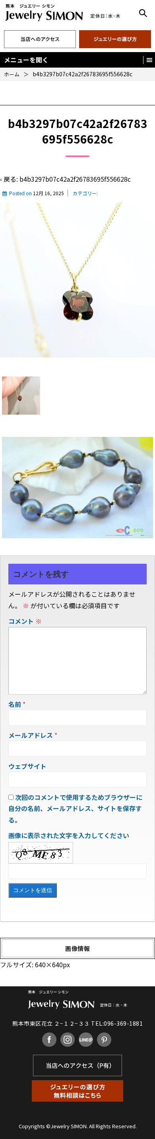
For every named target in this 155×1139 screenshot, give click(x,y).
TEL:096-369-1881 (117, 1023)
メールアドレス (30, 735)
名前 (14, 704)
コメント (25, 621)
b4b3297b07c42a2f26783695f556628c (75, 179)
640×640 (49, 964)
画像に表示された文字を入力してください (68, 835)
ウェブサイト (27, 766)
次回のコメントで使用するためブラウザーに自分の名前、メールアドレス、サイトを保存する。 (75, 808)
